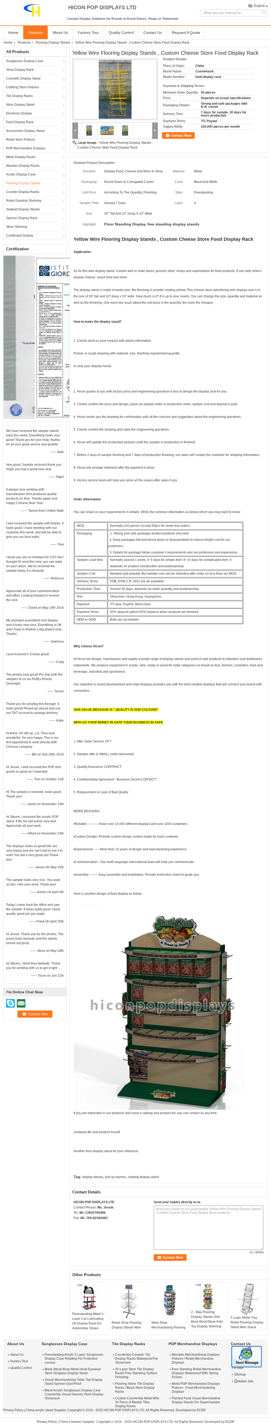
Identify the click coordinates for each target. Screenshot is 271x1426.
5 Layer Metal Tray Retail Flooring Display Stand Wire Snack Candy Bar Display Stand (247, 1327)
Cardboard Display (19, 235)
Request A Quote (186, 32)
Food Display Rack (19, 122)
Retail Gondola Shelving (23, 200)
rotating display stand (143, 1177)
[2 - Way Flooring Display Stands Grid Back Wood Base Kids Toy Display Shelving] (208, 1296)
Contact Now (181, 135)
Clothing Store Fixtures (22, 87)
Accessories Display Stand (25, 131)
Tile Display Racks (19, 96)
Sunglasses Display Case (24, 61)
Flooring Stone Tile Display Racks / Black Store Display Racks (135, 1387)
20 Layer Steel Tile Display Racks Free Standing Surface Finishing (136, 1373)
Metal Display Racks (20, 157)
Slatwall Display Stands (23, 209)
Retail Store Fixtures (20, 139)
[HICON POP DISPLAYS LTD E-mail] (84, 1225)
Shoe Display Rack (20, 70)
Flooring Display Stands (53, 42)
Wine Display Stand (20, 105)
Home (13, 32)
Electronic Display (19, 113)
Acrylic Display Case (21, 174)
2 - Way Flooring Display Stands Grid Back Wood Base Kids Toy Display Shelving (207, 1319)
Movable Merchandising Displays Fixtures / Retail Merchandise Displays (196, 1358)
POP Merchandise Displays (26, 148)
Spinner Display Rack (21, 218)
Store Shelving (16, 227)
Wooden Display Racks (23, 166)
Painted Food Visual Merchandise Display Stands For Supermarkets (196, 1400)
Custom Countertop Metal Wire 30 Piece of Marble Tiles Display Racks (137, 1402)
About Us (60, 32)
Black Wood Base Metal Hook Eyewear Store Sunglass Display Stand (73, 1371)
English (259, 6)
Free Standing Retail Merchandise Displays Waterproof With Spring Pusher (196, 1373)
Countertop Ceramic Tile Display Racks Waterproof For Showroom (136, 1358)
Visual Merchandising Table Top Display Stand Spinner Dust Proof (73, 1382)
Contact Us (152, 32)
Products (35, 32)
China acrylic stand (39, 1410)
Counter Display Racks (22, 192)
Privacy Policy (13, 1410)
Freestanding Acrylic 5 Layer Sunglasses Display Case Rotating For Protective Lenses (74, 1358)
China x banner (70, 1422)
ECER (201, 1410)
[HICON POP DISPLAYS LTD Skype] (76, 1225)
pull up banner (115, 1177)
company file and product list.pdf (97, 1132)
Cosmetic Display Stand (23, 78)
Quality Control (121, 32)
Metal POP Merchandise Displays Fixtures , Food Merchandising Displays (196, 1387)
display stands (92, 1177)
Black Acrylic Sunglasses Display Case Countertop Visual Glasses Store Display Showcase (74, 1394)
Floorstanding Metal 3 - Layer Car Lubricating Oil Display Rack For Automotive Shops (88, 1321)
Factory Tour (88, 32)
